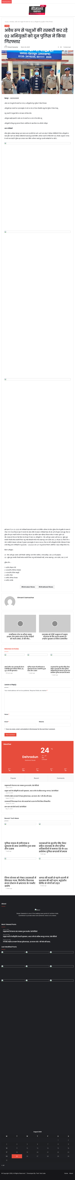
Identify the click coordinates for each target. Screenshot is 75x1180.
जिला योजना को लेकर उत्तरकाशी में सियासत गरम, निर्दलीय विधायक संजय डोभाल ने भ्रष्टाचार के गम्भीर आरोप (20, 881)
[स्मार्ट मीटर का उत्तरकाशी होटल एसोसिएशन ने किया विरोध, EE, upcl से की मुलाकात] (14, 659)
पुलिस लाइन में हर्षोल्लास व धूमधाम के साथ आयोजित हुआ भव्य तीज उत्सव (36, 669)
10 (6, 1148)
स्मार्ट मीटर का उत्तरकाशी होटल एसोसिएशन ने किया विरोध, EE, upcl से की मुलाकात (14, 669)
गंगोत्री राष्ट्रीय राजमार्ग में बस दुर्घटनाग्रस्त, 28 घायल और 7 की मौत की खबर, (28, 796)
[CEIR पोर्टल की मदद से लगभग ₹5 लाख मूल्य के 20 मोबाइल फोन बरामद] (62, 972)
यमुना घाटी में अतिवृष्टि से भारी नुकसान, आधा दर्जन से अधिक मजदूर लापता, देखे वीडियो (31, 791)
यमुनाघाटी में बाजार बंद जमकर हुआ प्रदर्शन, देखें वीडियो (21, 785)
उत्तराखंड (12, 22)
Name (6, 714)
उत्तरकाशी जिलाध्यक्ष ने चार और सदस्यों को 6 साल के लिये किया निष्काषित (27, 801)
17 (6, 1152)
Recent (36, 778)
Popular (13, 778)
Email (6, 721)
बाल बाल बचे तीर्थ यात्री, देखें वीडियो (15, 807)
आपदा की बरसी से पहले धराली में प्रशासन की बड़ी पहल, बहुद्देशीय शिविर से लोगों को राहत (53, 880)
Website (41, 721)
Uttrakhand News (46, 587)
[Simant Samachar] (37, 10)
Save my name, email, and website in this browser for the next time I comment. (30, 729)
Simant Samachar (13, 47)
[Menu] (2, 10)
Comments (60, 778)
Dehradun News (28, 587)
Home (6, 22)
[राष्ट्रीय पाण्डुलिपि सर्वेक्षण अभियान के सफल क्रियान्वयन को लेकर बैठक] (62, 986)
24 (6, 1156)
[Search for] (73, 10)
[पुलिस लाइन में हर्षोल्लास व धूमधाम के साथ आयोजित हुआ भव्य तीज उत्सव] (37, 659)
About (71, 1173)
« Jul (2, 1165)
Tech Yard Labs (41, 1173)
